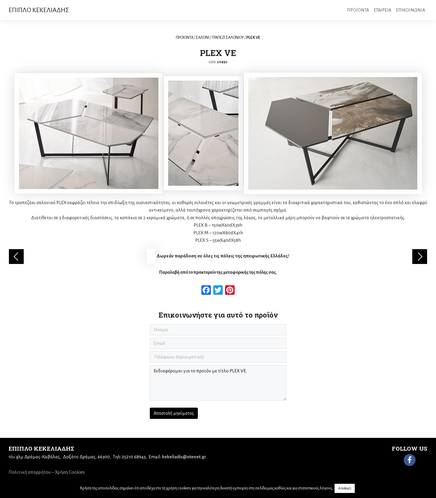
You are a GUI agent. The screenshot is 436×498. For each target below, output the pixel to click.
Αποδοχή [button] (344, 488)
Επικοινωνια (410, 10)
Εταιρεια (382, 10)
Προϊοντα (358, 10)
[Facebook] (410, 460)
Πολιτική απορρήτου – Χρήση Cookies (47, 472)
